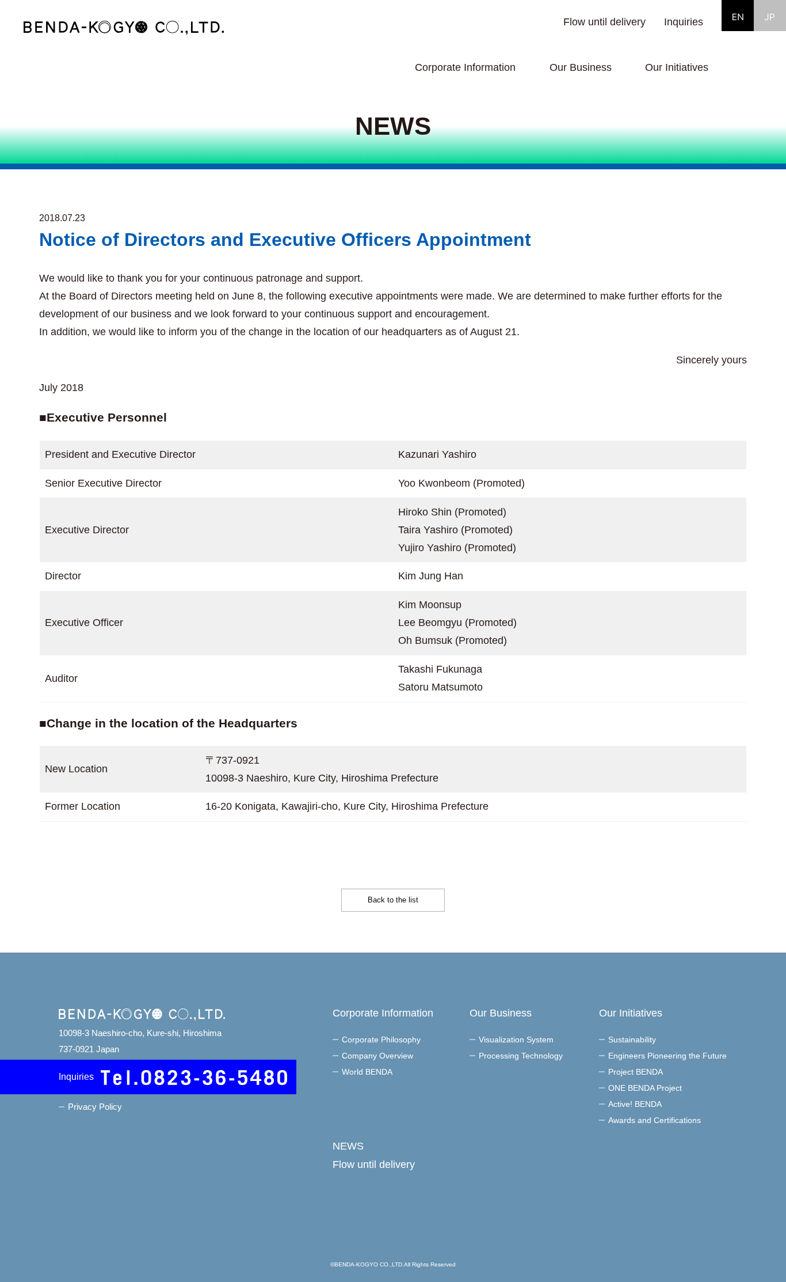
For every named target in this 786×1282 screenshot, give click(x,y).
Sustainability (632, 1039)
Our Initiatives (630, 1013)
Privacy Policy (95, 1107)
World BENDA (367, 1071)
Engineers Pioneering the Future (667, 1055)
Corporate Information (383, 1013)
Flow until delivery (604, 22)
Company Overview (377, 1055)
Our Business (501, 1013)
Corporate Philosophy (381, 1039)
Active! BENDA (635, 1104)
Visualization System (516, 1039)
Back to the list (393, 900)
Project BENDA (635, 1071)
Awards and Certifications (654, 1120)
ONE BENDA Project (645, 1088)
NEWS (348, 1146)
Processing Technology (521, 1055)
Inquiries (683, 22)
